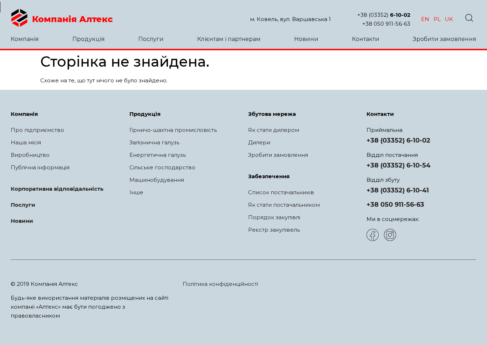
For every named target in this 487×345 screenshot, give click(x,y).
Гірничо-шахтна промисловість (173, 130)
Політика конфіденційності (220, 283)
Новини (306, 39)
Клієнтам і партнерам (229, 39)
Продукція (88, 39)
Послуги (151, 39)
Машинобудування (156, 179)
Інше (136, 192)
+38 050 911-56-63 (386, 23)
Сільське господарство (162, 167)
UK (449, 19)
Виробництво (30, 154)
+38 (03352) (383, 14)
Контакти (365, 39)
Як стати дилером (273, 130)
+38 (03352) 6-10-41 (397, 190)
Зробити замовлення (444, 39)
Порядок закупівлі (274, 217)
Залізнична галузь (154, 142)
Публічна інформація (40, 167)
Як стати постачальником (284, 204)
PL (437, 19)
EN (425, 19)
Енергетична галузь (157, 154)
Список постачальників (281, 192)
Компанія (25, 39)
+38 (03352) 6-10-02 (398, 140)
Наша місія (26, 142)
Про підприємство (37, 130)
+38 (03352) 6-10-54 (398, 165)
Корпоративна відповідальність (57, 188)
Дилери (259, 142)
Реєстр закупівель (274, 229)
